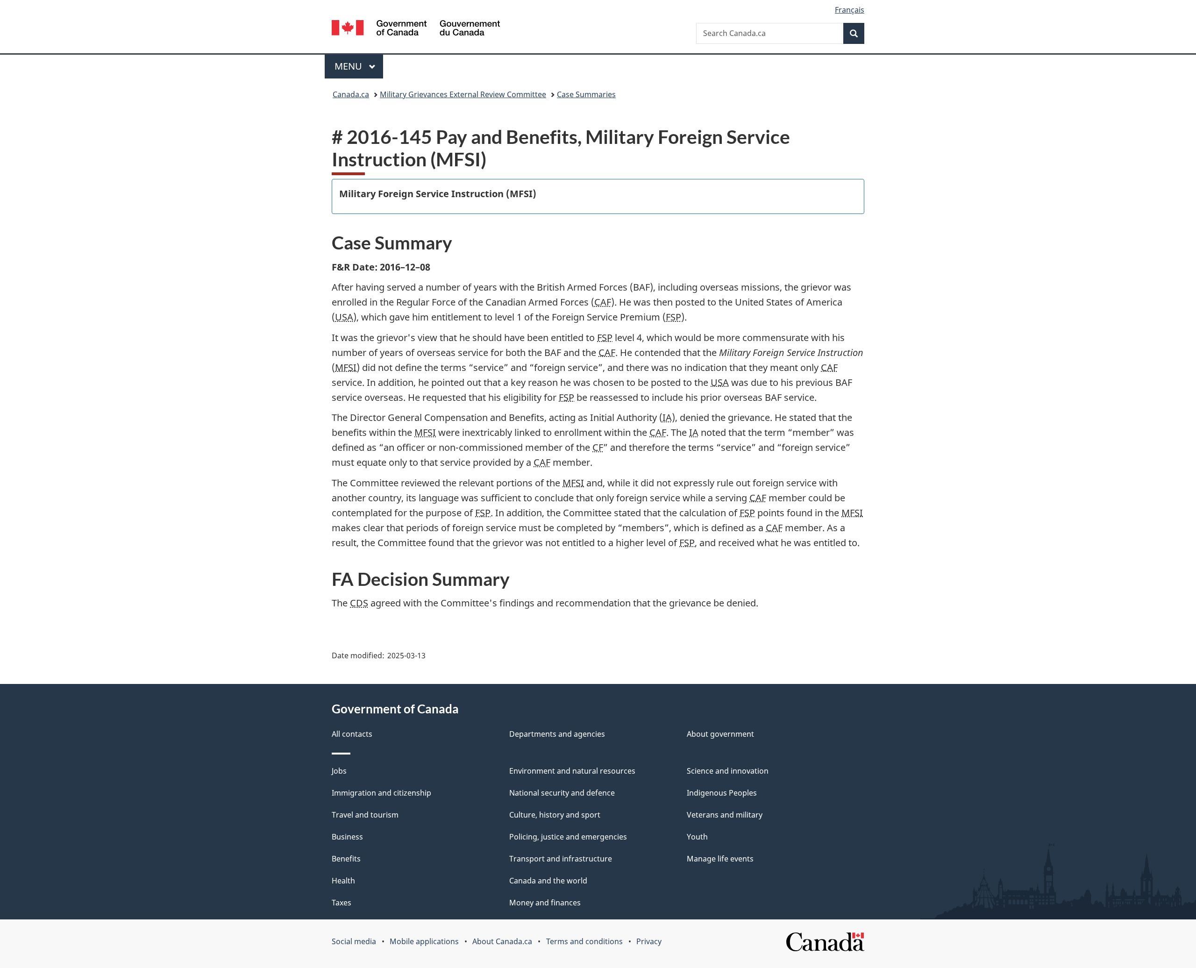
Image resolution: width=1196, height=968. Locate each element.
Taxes (341, 902)
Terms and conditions (584, 941)
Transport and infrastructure (560, 859)
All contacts (352, 734)
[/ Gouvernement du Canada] (416, 29)
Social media (354, 941)
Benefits (346, 859)
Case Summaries (586, 94)
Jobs (339, 771)
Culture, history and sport (554, 815)
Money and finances (545, 902)
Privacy (649, 941)
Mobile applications (424, 941)
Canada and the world (548, 880)
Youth (697, 837)
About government (720, 734)
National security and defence (562, 793)
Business (347, 837)
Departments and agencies (557, 734)
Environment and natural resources (572, 771)
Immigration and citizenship (381, 793)
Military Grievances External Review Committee (463, 94)
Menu (349, 66)
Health (343, 880)
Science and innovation (728, 771)
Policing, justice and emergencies (568, 837)
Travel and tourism (365, 815)
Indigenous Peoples (722, 793)
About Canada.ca (502, 941)
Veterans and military (724, 815)
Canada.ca (351, 94)
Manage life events (720, 859)
